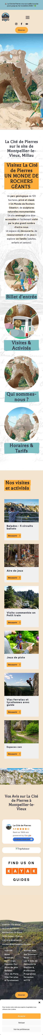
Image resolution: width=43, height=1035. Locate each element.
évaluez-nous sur (22, 839)
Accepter (21, 1016)
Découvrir (12, 536)
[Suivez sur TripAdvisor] (27, 24)
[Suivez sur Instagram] (16, 24)
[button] (39, 1002)
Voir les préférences (21, 1029)
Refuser (21, 1023)
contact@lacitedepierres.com (16, 944)
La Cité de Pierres (22, 825)
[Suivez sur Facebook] (21, 24)
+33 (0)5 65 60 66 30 (12, 940)
